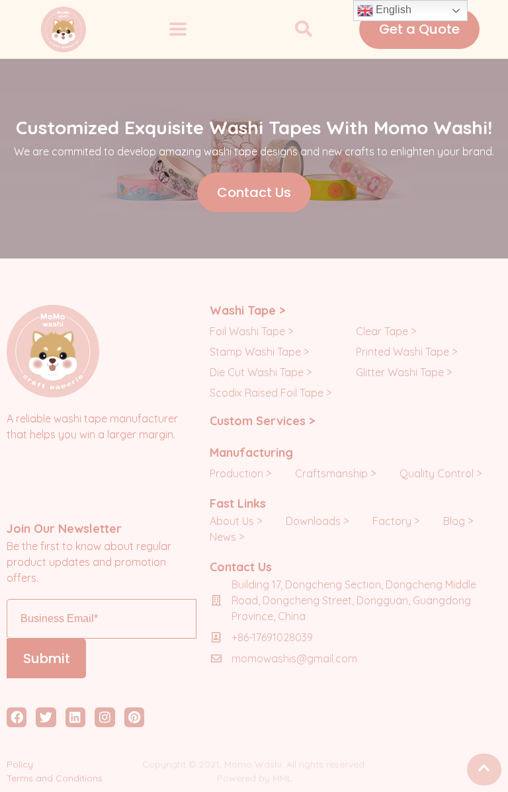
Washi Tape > (247, 310)
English (392, 9)
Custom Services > (262, 420)
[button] (303, 29)
